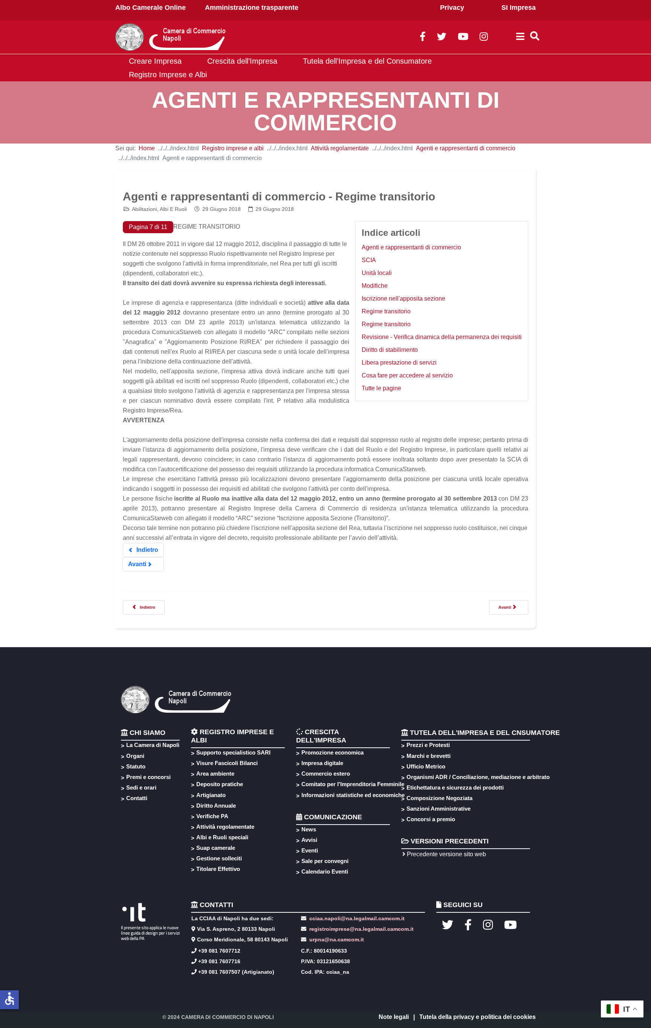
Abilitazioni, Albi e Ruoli (159, 209)
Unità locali (377, 273)
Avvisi (309, 840)
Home (147, 148)
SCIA (369, 260)
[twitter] (441, 38)
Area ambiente (215, 773)
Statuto (135, 766)
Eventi (309, 850)
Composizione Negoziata (439, 798)
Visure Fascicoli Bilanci (227, 763)
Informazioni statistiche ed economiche (351, 795)
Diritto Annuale (216, 805)
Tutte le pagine (381, 388)
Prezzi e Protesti (428, 745)
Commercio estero (325, 773)
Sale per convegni (324, 861)
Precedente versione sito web (445, 854)
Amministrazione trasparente (251, 7)
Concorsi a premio (430, 819)
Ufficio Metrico (425, 766)
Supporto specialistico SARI (233, 752)
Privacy (452, 7)
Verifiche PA (212, 816)
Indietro (146, 550)
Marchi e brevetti (428, 756)
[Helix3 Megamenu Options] (520, 37)
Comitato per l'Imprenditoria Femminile (351, 784)
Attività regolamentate (340, 148)
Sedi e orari (141, 787)
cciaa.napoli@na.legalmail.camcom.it (356, 918)
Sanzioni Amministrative (438, 808)
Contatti (136, 798)
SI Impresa (518, 7)
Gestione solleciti (219, 858)
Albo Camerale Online (150, 7)
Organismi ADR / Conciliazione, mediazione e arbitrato (476, 777)
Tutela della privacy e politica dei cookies (477, 1017)
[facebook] (423, 38)
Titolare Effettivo (218, 869)
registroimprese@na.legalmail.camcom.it (361, 929)
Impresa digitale (322, 763)
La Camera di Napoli (152, 745)
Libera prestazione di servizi (399, 362)
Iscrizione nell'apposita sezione (403, 298)
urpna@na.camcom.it (336, 939)
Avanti (138, 564)
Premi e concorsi (148, 777)
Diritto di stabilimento (390, 350)
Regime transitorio (386, 311)
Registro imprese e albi (233, 148)
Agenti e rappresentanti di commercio (465, 148)
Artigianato (211, 795)
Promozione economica (332, 752)
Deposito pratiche (219, 784)
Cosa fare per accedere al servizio (407, 375)
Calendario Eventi (324, 871)
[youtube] (463, 38)
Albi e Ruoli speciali (222, 837)
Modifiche (375, 286)
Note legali (394, 1017)
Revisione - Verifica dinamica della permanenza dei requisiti (442, 337)
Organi (135, 756)
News (308, 829)
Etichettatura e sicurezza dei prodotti (455, 787)
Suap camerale (215, 848)
